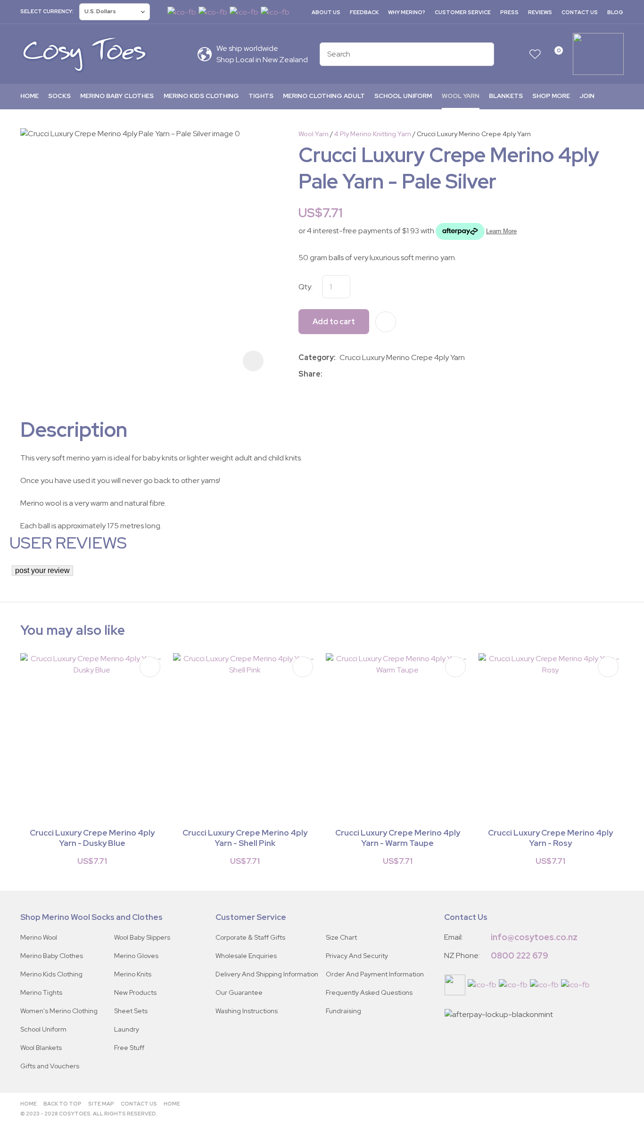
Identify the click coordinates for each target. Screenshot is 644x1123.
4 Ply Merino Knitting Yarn (372, 134)
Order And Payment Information (375, 974)
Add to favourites (150, 666)
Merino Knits (132, 974)
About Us (326, 12)
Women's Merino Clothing (59, 1011)
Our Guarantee (239, 992)
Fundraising (343, 1011)
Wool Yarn (460, 96)
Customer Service (463, 12)
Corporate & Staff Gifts (250, 937)
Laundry (126, 1029)
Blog (615, 12)
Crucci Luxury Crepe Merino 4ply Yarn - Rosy (550, 838)
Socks (59, 96)
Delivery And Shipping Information (266, 974)
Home (29, 96)
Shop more (551, 96)
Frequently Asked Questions (369, 992)
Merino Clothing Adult (324, 96)
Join (586, 96)
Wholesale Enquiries (246, 955)
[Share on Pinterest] (368, 374)
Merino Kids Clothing (201, 96)
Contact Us (579, 12)
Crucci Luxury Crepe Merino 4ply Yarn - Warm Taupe (397, 838)
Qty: (305, 287)
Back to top (62, 1103)
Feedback (364, 12)
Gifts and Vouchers (49, 1066)
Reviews (540, 12)
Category (316, 357)
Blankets (506, 96)
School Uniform (403, 96)
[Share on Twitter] (340, 374)
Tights (260, 96)
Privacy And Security (357, 955)
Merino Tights (41, 992)
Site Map (101, 1103)
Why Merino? (406, 12)
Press (509, 12)
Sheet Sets (131, 1011)
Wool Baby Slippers (142, 937)
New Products (135, 992)
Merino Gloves (136, 955)
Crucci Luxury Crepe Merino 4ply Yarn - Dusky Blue (92, 838)
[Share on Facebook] (328, 374)
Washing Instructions (246, 1011)
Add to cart (334, 322)
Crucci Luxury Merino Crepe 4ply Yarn (474, 134)
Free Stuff (129, 1047)
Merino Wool (38, 937)
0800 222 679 (519, 955)
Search (482, 54)
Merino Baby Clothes (117, 96)
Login (516, 54)
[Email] (354, 374)
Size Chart (341, 937)
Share (309, 374)
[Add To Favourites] (385, 321)
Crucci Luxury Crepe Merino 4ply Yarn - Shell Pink (244, 838)
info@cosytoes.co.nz (534, 937)
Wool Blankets (41, 1047)
